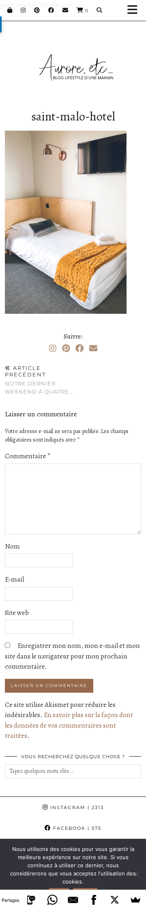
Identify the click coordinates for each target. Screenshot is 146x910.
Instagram (76, 807)
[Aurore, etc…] (73, 58)
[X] (114, 900)
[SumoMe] (135, 900)
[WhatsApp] (52, 900)
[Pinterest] (37, 10)
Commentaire (28, 456)
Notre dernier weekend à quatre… (39, 380)
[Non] (136, 874)
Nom (12, 546)
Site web (17, 612)
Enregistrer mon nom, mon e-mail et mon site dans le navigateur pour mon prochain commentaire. (72, 656)
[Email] (65, 10)
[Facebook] (51, 10)
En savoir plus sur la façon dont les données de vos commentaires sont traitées (69, 725)
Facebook (76, 828)
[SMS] (31, 900)
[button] (135, 10)
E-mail (14, 579)
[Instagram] (23, 10)
